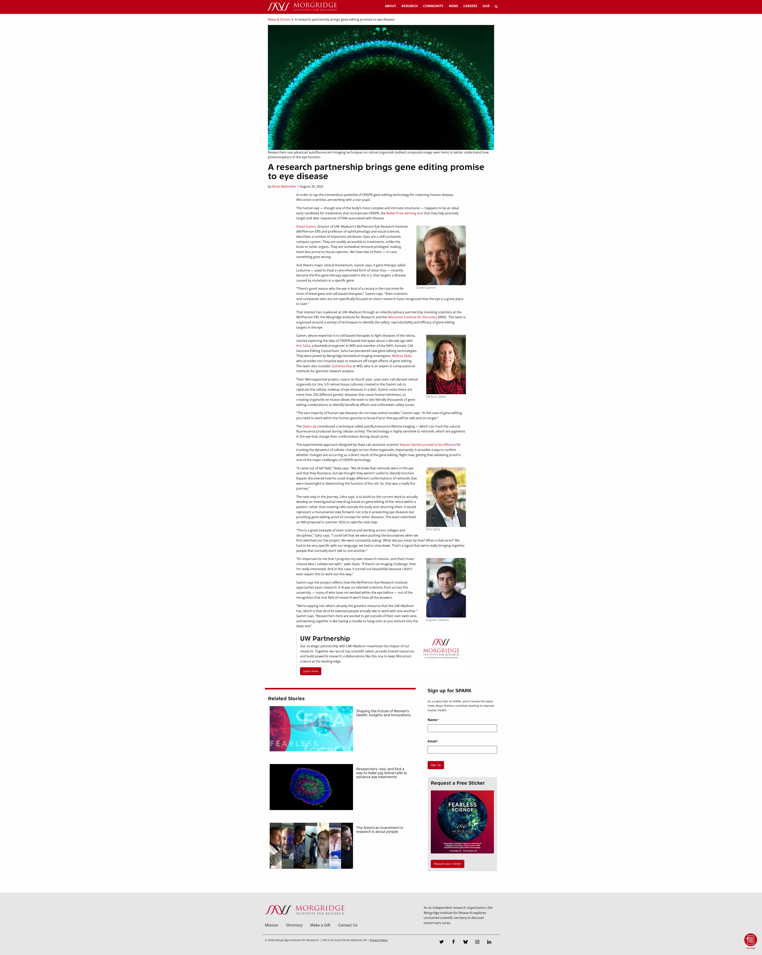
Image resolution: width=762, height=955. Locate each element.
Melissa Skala (402, 356)
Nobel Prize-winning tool (404, 213)
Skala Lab (310, 426)
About (390, 6)
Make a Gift (320, 925)
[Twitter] (441, 942)
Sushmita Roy (341, 366)
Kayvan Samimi (411, 444)
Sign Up (436, 765)
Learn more (310, 671)
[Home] (301, 7)
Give (486, 6)
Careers (470, 6)
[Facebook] (453, 942)
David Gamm (306, 226)
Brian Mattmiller (284, 186)
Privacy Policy (379, 940)
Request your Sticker (447, 864)
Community (433, 6)
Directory (294, 925)
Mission (271, 925)
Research (409, 6)
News (453, 6)
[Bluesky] (465, 942)
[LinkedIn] (489, 942)
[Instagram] (477, 942)
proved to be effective (439, 444)
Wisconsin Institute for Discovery (412, 317)
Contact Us (347, 925)
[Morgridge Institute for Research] (304, 920)
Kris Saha (303, 345)
